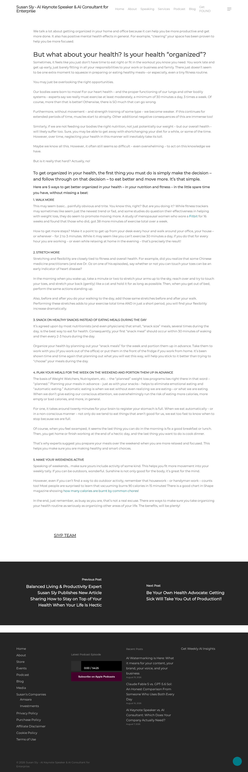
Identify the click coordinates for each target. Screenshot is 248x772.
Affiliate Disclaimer (31, 726)
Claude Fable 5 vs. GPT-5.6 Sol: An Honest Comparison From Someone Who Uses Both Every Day (150, 691)
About (21, 655)
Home (21, 648)
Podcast (22, 675)
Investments (29, 706)
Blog (20, 681)
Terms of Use (26, 739)
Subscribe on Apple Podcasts (96, 676)
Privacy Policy (27, 713)
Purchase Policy (28, 720)
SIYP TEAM (65, 535)
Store (20, 662)
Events (21, 668)
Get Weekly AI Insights (198, 648)
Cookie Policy (26, 733)
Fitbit (193, 216)
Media (21, 688)
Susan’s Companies (31, 694)
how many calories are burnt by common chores (100, 491)
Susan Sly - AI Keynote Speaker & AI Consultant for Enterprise (62, 9)
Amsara (26, 699)
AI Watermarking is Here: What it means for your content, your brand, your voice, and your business (150, 665)
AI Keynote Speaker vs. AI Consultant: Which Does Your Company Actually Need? (148, 715)
